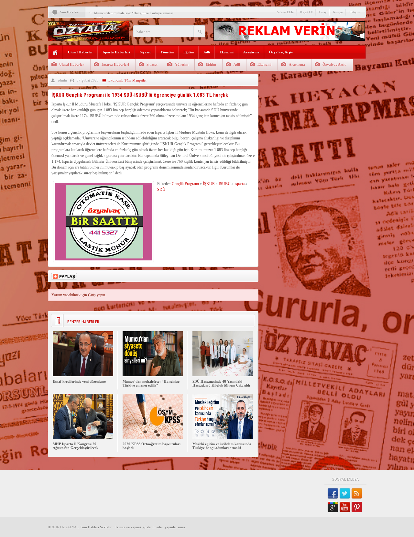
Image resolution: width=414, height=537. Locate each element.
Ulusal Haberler (80, 52)
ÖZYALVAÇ (69, 527)
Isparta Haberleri (116, 52)
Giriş (322, 12)
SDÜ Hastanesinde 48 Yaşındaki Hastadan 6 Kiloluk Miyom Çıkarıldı (221, 383)
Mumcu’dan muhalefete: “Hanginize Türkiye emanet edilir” (151, 383)
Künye (338, 12)
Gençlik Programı (185, 183)
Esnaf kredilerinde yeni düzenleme (79, 381)
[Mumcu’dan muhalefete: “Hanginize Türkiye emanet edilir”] (153, 375)
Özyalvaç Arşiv (281, 52)
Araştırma (251, 52)
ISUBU (225, 183)
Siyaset (145, 52)
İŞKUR (209, 183)
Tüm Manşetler (135, 80)
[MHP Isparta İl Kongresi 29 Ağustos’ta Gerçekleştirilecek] (83, 437)
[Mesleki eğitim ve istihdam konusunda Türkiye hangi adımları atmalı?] (222, 437)
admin (62, 80)
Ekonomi (227, 52)
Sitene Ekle (285, 12)
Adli (206, 52)
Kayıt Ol (306, 12)
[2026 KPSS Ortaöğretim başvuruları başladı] (153, 437)
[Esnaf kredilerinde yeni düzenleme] (83, 375)
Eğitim (188, 52)
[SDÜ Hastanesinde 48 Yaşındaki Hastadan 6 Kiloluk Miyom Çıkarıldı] (222, 375)
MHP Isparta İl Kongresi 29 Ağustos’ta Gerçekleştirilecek (75, 446)
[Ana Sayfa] (55, 52)
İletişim (354, 12)
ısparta (239, 183)
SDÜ (161, 189)
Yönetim (167, 52)
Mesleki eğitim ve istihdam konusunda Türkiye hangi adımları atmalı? (221, 446)
